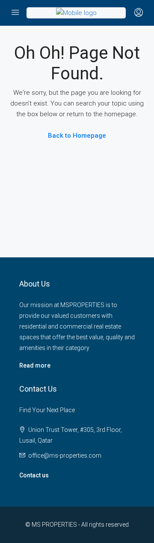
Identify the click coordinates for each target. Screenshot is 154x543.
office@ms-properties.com (64, 455)
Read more (34, 365)
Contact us (34, 475)
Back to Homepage (77, 135)
